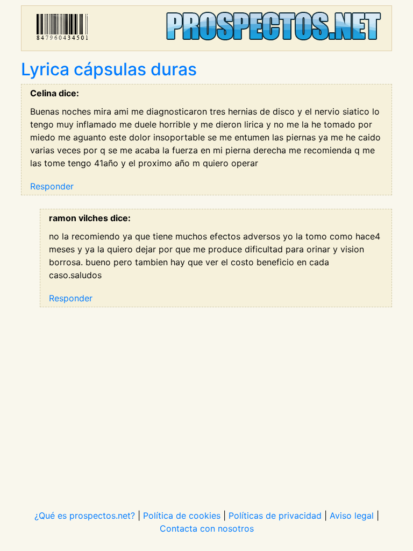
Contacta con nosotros (207, 528)
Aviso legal (352, 515)
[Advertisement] (206, 401)
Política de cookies (181, 515)
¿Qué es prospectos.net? (84, 515)
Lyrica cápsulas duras (109, 69)
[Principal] (206, 28)
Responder (52, 186)
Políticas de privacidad (275, 515)
